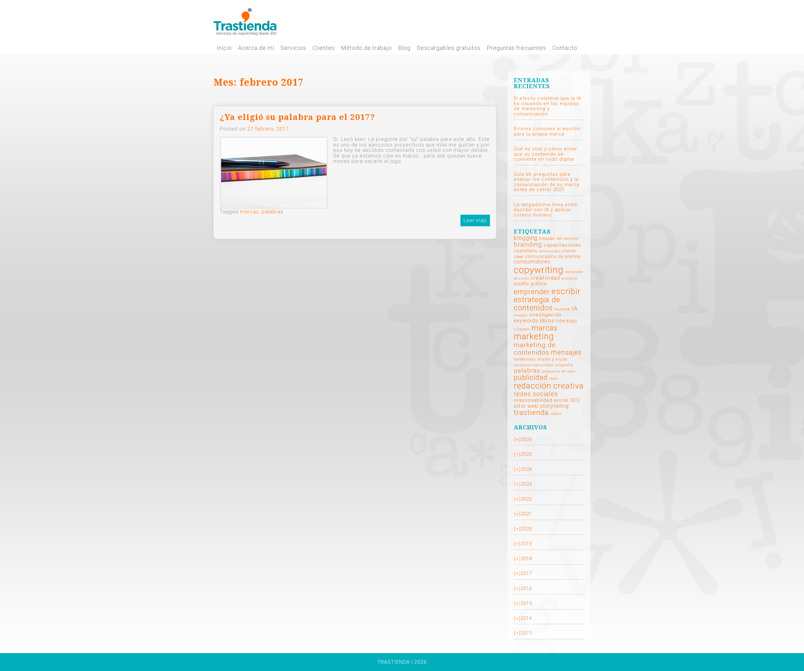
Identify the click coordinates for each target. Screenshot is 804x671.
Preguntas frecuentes (516, 48)
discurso (569, 278)
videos (556, 414)
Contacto (564, 48)
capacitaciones (562, 245)
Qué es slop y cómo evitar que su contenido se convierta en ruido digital (545, 154)
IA (575, 308)
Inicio (224, 48)
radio (553, 379)
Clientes (323, 48)
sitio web (526, 406)
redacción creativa (549, 385)
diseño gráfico (530, 283)
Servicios (293, 48)
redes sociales (536, 394)
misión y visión (552, 359)
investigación (545, 315)
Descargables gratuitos (449, 48)
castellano (526, 250)
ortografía (564, 365)
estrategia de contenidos (537, 303)
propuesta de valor (559, 371)
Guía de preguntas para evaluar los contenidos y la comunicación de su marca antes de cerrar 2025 (546, 182)
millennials (525, 359)
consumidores (532, 262)
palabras (272, 212)
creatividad (545, 278)
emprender (532, 291)
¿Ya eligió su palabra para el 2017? (297, 117)
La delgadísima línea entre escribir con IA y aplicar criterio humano (546, 210)
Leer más (475, 220)
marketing (534, 336)
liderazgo (566, 320)
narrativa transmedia (533, 365)
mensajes (566, 352)
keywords (526, 321)
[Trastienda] (245, 21)
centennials (550, 251)
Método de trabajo (366, 48)
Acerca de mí (256, 48)
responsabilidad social (541, 400)
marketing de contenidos (535, 348)
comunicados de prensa (552, 256)
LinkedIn (522, 329)
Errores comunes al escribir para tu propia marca (547, 131)
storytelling (554, 406)
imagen (521, 315)
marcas (249, 212)
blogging (525, 237)
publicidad (531, 377)
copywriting (538, 270)
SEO (575, 400)
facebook (562, 309)
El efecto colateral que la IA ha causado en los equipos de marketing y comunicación (547, 106)
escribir (566, 291)
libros (547, 320)
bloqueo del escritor (559, 238)
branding (528, 244)
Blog (404, 48)
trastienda (531, 412)
